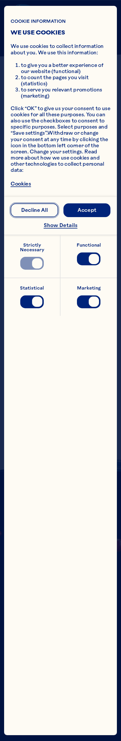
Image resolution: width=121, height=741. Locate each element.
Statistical (32, 288)
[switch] (31, 263)
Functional (89, 245)
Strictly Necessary (32, 247)
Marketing (89, 288)
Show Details (61, 225)
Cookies (21, 184)
